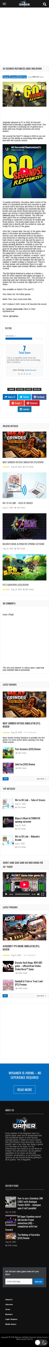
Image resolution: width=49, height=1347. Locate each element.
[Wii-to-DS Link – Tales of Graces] (24, 485)
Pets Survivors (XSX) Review (16, 584)
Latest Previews (10, 907)
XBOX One (22, 76)
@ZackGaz (13, 316)
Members (9, 1314)
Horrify (30, 1339)
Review (28, 389)
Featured (14, 76)
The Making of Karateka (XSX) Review (29, 1236)
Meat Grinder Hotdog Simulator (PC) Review (23, 462)
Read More (24, 1089)
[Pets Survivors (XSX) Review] (24, 567)
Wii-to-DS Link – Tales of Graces (18, 503)
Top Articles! (9, 788)
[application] (24, 884)
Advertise (9, 1305)
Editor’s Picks (11, 1185)
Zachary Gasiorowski (14, 308)
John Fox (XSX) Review (25, 764)
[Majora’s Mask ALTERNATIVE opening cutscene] (24, 526)
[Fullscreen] (42, 894)
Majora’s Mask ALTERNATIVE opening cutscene (23, 544)
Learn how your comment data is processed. (23, 668)
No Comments (30, 732)
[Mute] (38, 894)
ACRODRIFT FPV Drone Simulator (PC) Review (21, 947)
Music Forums (21, 1339)
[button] (41, 1342)
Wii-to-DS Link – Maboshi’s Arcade (27, 819)
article (17, 138)
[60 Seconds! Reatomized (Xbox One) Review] (24, 94)
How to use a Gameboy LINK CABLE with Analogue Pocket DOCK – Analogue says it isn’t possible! (30, 1203)
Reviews (6, 76)
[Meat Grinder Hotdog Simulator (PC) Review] (24, 445)
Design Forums (42, 1337)
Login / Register (11, 1319)
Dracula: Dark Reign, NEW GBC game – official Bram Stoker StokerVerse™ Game (28, 966)
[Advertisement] (24, 35)
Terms (7, 1309)
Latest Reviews (9, 684)
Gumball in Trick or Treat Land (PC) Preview (29, 982)
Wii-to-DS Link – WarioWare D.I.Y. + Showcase (30, 838)
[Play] (6, 894)
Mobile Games (10, 1324)
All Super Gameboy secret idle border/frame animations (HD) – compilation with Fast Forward (23, 1223)
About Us (9, 1300)
